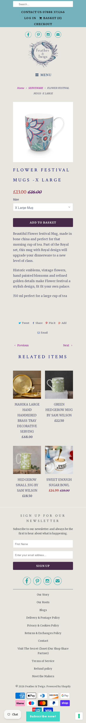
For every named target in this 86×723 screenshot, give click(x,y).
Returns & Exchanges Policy (43, 633)
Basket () (52, 18)
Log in (30, 18)
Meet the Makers (43, 676)
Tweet (25, 322)
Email (44, 332)
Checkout (43, 24)
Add (64, 322)
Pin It (52, 322)
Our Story (43, 594)
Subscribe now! (43, 716)
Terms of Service (43, 661)
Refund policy (43, 668)
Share (39, 322)
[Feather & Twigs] (43, 54)
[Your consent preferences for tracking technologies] (79, 716)
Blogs (43, 610)
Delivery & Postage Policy (43, 617)
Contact (43, 641)
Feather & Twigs (35, 686)
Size (16, 199)
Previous (23, 345)
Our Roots (43, 602)
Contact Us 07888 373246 (43, 12)
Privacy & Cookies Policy (43, 625)
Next (66, 345)
